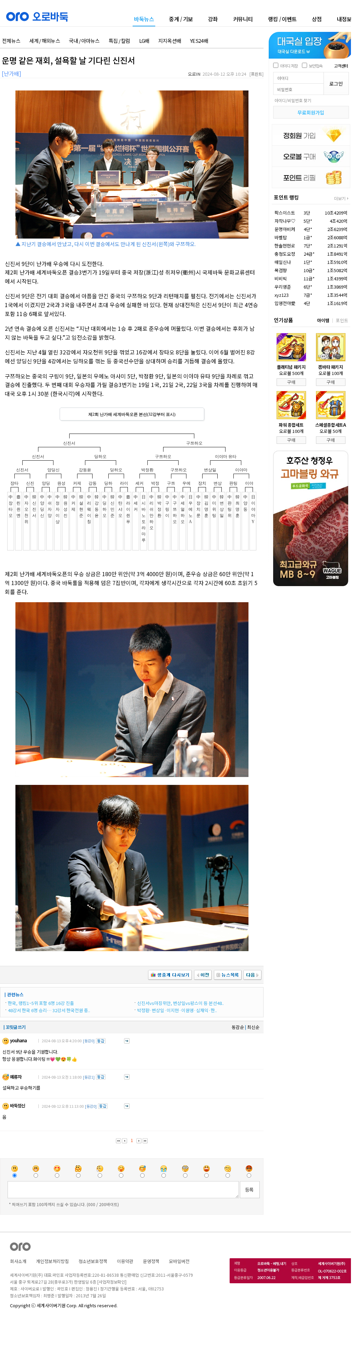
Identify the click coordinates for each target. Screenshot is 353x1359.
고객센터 (341, 66)
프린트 (256, 74)
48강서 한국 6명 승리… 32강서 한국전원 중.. (49, 1010)
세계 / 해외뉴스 (44, 41)
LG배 (144, 41)
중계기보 (181, 19)
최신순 (253, 1027)
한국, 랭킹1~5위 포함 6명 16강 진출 (41, 1003)
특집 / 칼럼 (119, 41)
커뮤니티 (243, 19)
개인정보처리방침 (52, 1261)
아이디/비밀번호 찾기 (293, 100)
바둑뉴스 (144, 19)
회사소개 (18, 1261)
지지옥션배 (169, 41)
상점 (317, 19)
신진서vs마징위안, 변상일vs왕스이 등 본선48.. (180, 1003)
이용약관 (125, 1261)
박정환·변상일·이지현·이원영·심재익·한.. (177, 1010)
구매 (291, 382)
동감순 (238, 1027)
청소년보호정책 (92, 1261)
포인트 (342, 320)
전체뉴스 (11, 41)
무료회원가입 (310, 112)
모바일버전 (179, 1261)
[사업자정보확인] (111, 1282)
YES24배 (199, 41)
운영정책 (151, 1261)
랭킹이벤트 (282, 19)
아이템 (323, 320)
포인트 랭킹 (286, 197)
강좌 (213, 19)
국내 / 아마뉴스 (84, 41)
